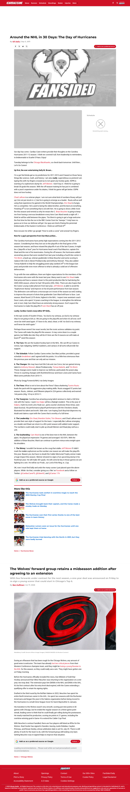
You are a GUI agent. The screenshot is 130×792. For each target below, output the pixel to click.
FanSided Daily (109, 773)
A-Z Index (45, 781)
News (27, 3)
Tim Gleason (56, 418)
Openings (45, 773)
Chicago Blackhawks (42, 162)
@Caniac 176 (54, 473)
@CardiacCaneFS (28, 473)
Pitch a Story (19, 777)
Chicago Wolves (27, 757)
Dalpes (17, 405)
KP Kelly (16, 42)
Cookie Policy (88, 777)
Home (16, 551)
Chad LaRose (19, 197)
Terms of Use (66, 777)
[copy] (26, 46)
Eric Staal (68, 203)
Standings (52, 3)
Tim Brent (18, 258)
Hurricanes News (27, 551)
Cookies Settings (67, 781)
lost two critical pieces (60, 663)
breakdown (26, 356)
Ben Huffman (18, 585)
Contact (64, 773)
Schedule (42, 3)
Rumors (34, 3)
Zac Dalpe (40, 402)
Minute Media (14, 786)
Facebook (60, 470)
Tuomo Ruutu (73, 385)
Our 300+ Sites (89, 773)
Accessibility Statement (23, 781)
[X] (117, 3)
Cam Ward (46, 306)
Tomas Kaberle (59, 367)
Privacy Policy (46, 777)
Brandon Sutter (44, 418)
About (16, 773)
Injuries (67, 3)
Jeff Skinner (47, 184)
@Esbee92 (40, 473)
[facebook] (113, 3)
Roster (60, 3)
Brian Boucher (61, 212)
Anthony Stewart (28, 367)
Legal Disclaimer (109, 777)
